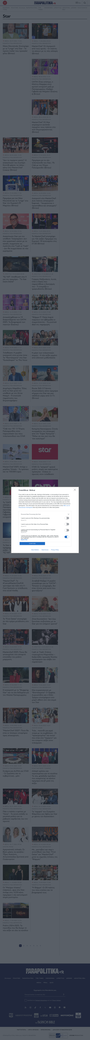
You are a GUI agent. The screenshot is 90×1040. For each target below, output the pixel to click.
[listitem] (45, 514)
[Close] (75, 490)
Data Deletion (35, 549)
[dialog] (45, 520)
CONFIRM (32, 543)
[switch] (67, 518)
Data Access (45, 549)
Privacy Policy (55, 549)
